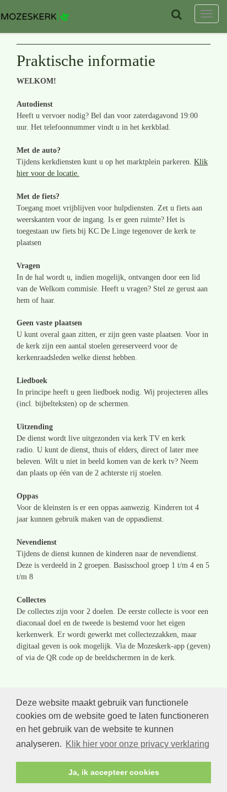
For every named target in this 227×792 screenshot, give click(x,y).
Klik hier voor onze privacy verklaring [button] (137, 744)
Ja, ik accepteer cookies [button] (113, 772)
